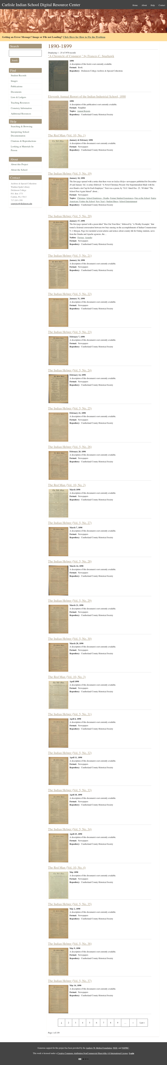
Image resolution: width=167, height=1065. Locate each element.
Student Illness (112, 201)
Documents (16, 91)
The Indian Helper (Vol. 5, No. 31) (70, 714)
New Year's (100, 201)
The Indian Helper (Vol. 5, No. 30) (70, 638)
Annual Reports (83, 111)
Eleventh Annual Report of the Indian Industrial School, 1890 (87, 96)
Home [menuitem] (135, 5)
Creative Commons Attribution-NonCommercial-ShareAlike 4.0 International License (92, 1053)
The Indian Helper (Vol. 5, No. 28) (70, 561)
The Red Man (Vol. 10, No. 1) (67, 135)
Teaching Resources (20, 102)
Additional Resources (21, 113)
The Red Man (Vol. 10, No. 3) (67, 677)
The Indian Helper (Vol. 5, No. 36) (70, 943)
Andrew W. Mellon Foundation (99, 1047)
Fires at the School (142, 198)
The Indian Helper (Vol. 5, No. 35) (70, 904)
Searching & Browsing (21, 126)
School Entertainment (128, 201)
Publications (16, 86)
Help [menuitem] (153, 5)
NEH (115, 1047)
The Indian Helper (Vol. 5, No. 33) (70, 790)
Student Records (18, 75)
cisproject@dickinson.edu (21, 203)
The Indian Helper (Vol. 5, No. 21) (70, 255)
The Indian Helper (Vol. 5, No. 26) (70, 447)
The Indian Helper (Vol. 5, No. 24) (70, 370)
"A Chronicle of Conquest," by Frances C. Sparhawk (81, 56)
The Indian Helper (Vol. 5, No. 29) (70, 600)
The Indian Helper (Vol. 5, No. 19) (70, 173)
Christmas (81, 198)
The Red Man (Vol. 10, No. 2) (67, 485)
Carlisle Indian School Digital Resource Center (41, 4)
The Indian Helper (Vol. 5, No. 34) (70, 829)
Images (14, 80)
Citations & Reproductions (23, 140)
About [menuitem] (144, 5)
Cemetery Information (21, 108)
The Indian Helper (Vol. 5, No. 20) (70, 216)
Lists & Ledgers (18, 97)
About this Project (19, 164)
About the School (19, 169)
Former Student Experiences (121, 198)
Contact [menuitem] (162, 5)
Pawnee (80, 237)
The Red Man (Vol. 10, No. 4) (67, 867)
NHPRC (125, 1047)
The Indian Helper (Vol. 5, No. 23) (70, 332)
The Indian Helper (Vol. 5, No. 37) (70, 981)
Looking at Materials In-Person (22, 148)
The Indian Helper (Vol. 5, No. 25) (70, 408)
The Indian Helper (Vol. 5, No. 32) (70, 753)
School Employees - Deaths (98, 198)
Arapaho (88, 237)
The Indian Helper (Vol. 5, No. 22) (70, 294)
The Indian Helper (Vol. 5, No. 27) (70, 523)
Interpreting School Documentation (20, 133)
